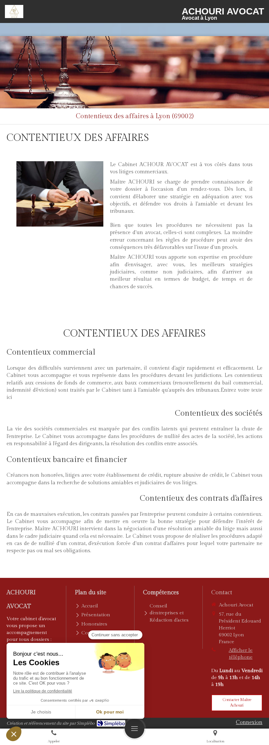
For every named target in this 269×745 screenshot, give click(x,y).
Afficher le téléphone (241, 653)
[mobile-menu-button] (134, 728)
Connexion (249, 722)
